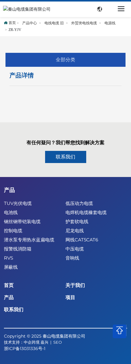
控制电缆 (13, 230)
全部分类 (65, 60)
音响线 (72, 258)
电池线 (11, 212)
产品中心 (29, 23)
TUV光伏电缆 (18, 203)
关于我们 (75, 285)
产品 (9, 190)
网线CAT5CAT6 (82, 240)
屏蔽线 (11, 267)
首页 (9, 285)
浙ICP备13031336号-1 (24, 348)
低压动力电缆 (79, 203)
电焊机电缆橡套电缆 (86, 212)
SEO (57, 342)
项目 (70, 297)
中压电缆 (75, 249)
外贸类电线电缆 (84, 23)
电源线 (109, 23)
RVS (8, 258)
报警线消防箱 (17, 249)
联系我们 (13, 309)
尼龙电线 (75, 230)
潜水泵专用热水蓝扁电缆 (29, 240)
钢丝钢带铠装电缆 (22, 221)
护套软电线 (77, 221)
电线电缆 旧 (54, 23)
